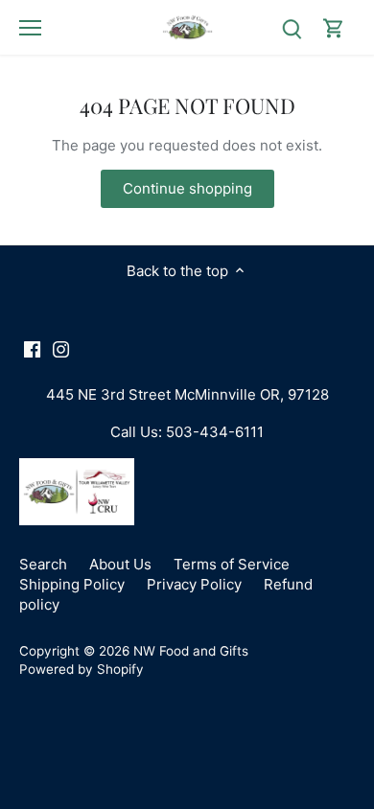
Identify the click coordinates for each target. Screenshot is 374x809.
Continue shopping (187, 188)
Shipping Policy (72, 584)
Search (43, 564)
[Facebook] (32, 348)
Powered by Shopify (81, 669)
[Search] (291, 27)
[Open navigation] (30, 27)
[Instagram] (61, 348)
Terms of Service (232, 564)
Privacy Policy (194, 584)
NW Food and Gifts (190, 651)
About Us (120, 564)
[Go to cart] (333, 27)
